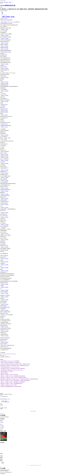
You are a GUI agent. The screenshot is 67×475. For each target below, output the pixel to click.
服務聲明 (40, 465)
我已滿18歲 (2, 473)
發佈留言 (1, 408)
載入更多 (1, 404)
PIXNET (28, 465)
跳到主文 (1, 7)
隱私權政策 (37, 465)
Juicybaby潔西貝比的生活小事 (7, 5)
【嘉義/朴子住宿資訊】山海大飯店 (8, 16)
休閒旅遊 (6, 10)
